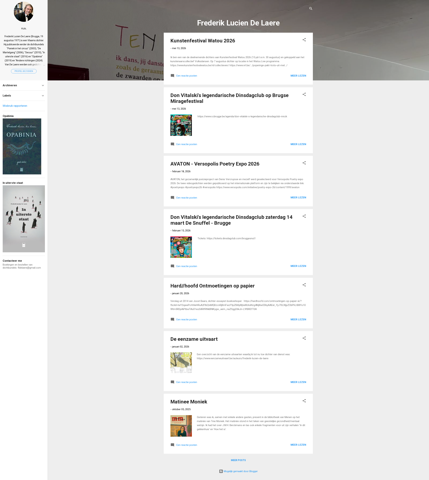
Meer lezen (298, 75)
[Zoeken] (311, 9)
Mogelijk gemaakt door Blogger (240, 471)
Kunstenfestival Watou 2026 (202, 41)
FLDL (23, 28)
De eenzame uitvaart (194, 339)
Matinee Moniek (188, 402)
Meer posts (238, 460)
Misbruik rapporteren (15, 105)
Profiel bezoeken (24, 71)
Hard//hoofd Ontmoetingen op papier (212, 286)
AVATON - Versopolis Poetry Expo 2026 (214, 164)
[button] (304, 40)
